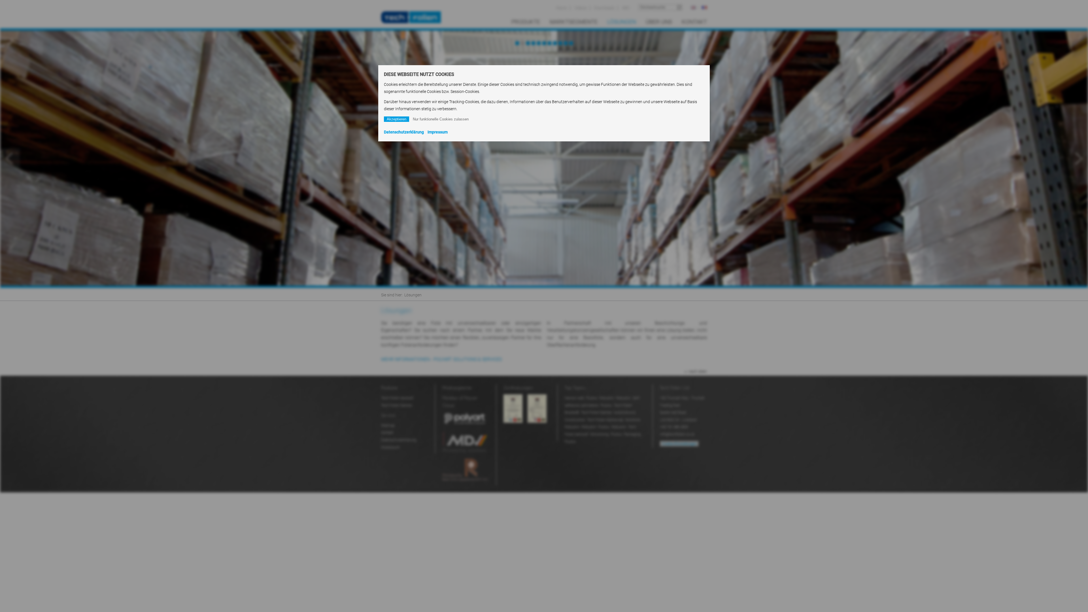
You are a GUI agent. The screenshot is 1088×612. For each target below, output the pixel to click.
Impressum (438, 132)
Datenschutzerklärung (404, 132)
